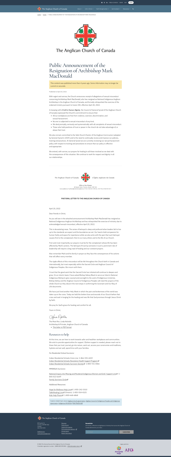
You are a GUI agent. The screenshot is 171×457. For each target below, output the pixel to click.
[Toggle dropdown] (81, 8)
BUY (126, 2)
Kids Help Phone (55, 395)
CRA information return (74, 446)
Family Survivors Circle (58, 379)
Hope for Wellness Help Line (60, 389)
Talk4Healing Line (56, 392)
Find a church (113, 2)
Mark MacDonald (77, 403)
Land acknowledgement (43, 433)
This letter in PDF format (62, 327)
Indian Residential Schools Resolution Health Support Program (73, 361)
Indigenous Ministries (65, 403)
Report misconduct (66, 433)
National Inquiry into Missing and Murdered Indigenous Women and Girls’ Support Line (82, 374)
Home (39, 15)
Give (131, 2)
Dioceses (63, 423)
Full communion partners (68, 429)
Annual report (65, 431)
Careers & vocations (66, 427)
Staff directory (41, 431)
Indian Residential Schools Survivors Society (66, 364)
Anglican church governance (76, 401)
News (121, 2)
